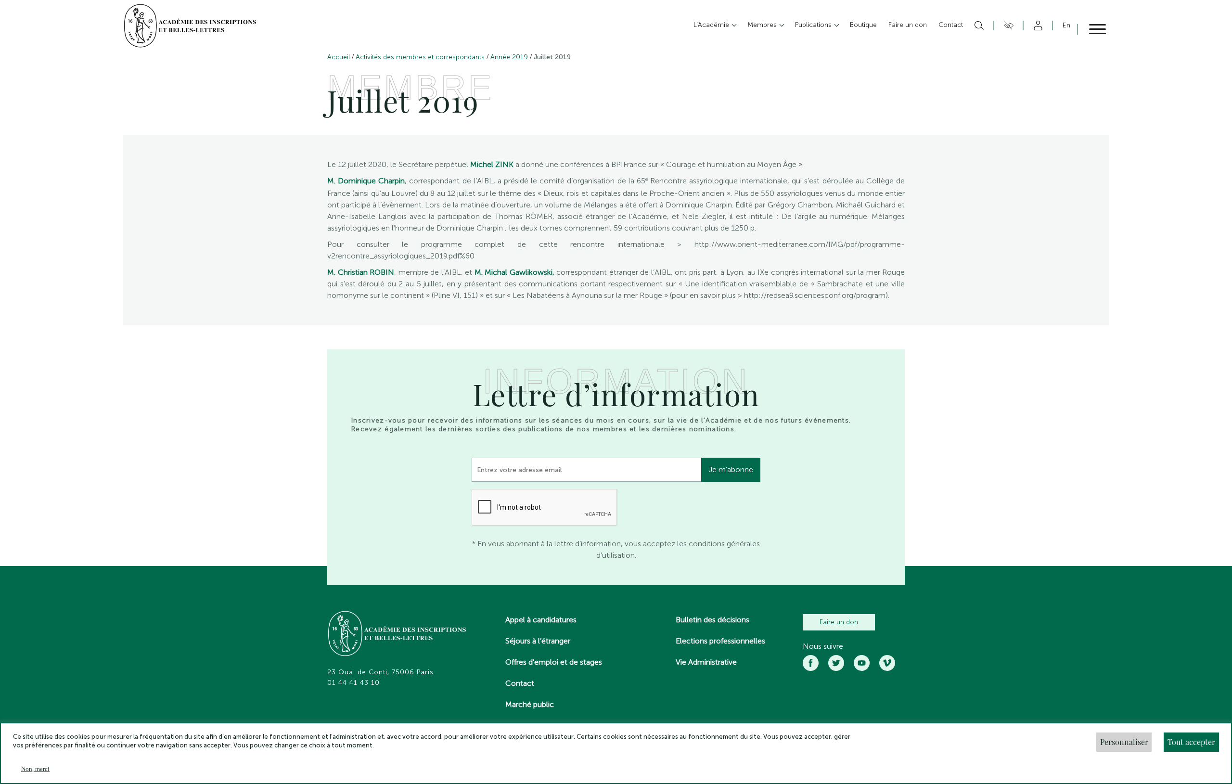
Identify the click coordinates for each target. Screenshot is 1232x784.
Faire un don (839, 622)
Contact (519, 683)
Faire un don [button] (907, 25)
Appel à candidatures (541, 619)
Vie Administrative (706, 662)
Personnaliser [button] (1124, 742)
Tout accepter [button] (1191, 742)
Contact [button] (950, 25)
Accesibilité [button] (1007, 25)
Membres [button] (763, 25)
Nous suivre (823, 646)
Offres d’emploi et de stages (553, 662)
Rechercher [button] (978, 25)
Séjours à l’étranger (537, 640)
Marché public (529, 704)
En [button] (1066, 25)
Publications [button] (814, 25)
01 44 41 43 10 (353, 683)
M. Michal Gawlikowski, (514, 272)
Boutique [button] (863, 25)
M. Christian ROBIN (360, 272)
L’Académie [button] (712, 25)
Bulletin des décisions (712, 619)
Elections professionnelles (720, 640)
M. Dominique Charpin (366, 180)
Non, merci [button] (35, 768)
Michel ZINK (491, 164)
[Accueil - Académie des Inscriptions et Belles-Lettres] (397, 634)
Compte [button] (1036, 25)
